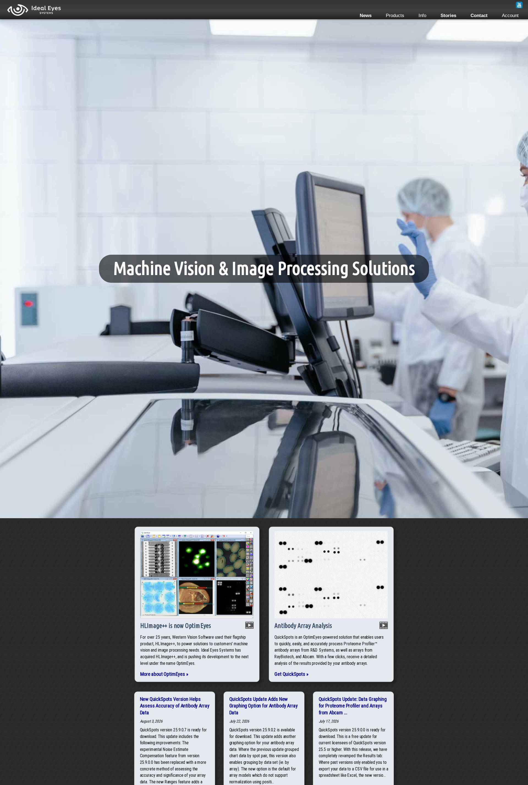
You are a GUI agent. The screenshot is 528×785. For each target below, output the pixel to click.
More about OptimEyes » (164, 674)
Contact (479, 15)
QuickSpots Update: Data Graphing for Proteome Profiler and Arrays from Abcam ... (353, 705)
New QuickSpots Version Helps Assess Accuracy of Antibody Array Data (175, 705)
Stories (448, 15)
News (366, 15)
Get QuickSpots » (291, 674)
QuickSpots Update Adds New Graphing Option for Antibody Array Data (263, 705)
